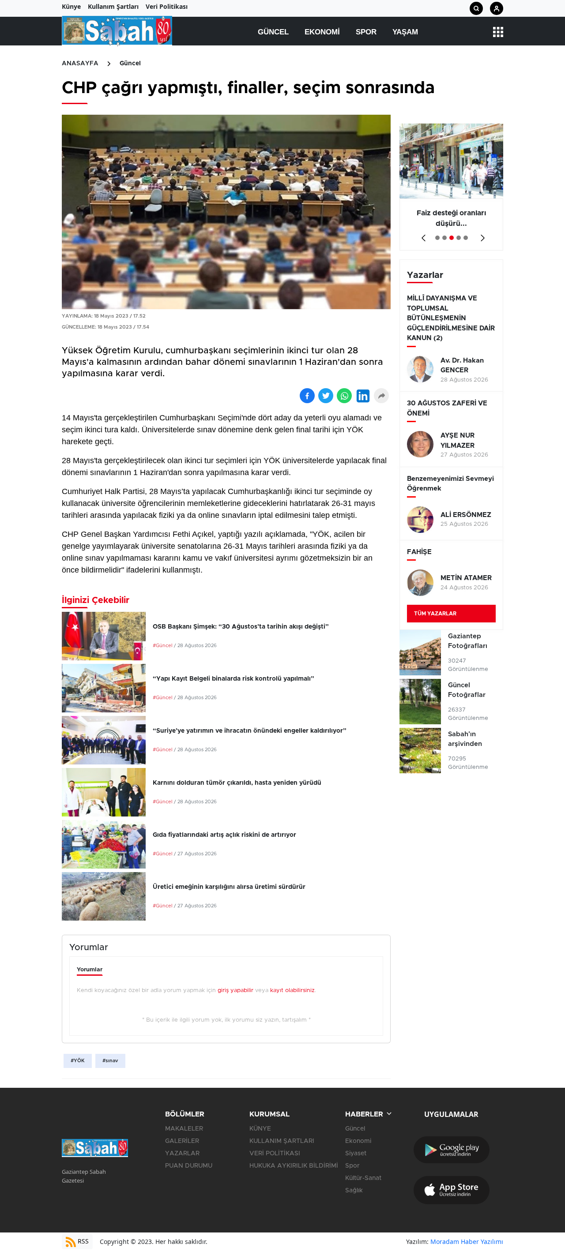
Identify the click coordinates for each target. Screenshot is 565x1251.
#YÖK (78, 1060)
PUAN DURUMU (188, 1166)
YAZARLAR (182, 1153)
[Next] (480, 234)
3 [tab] (451, 238)
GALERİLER (182, 1141)
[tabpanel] (451, 187)
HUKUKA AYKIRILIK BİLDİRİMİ (293, 1166)
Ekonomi (322, 32)
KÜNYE (260, 1129)
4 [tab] (458, 238)
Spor (366, 32)
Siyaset (355, 1153)
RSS (82, 1241)
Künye (71, 6)
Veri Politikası (167, 6)
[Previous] (421, 234)
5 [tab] (465, 238)
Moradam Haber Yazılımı (466, 1241)
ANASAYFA (80, 63)
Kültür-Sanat (363, 1178)
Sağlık (354, 1190)
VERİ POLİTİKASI (274, 1153)
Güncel (273, 32)
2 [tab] (444, 238)
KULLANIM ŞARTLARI (281, 1141)
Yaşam (405, 32)
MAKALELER (184, 1129)
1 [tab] (437, 238)
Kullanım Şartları (113, 6)
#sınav (110, 1060)
